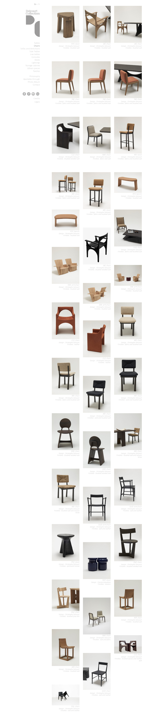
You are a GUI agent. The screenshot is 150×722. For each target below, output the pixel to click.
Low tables (35, 54)
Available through (31, 79)
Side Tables (35, 51)
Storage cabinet (32, 65)
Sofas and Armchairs (30, 48)
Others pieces (33, 68)
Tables (37, 43)
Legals (37, 102)
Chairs (37, 45)
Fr (39, 4)
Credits (37, 98)
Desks (37, 59)
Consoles (36, 57)
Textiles (36, 71)
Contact (36, 84)
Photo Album (34, 82)
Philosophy (35, 76)
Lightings (36, 62)
